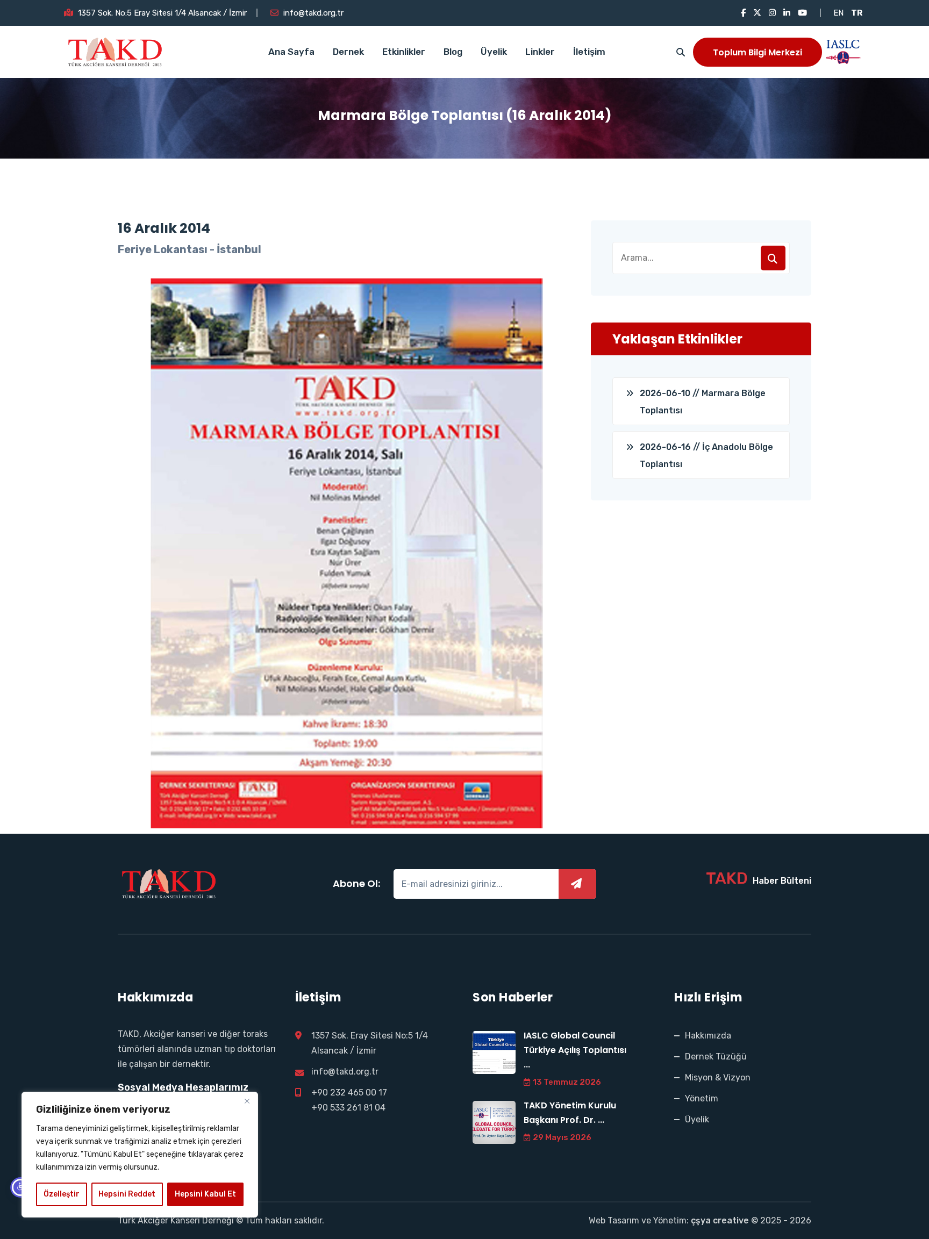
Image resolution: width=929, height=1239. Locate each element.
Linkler (540, 51)
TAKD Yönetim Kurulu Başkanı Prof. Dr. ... (570, 1112)
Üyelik (494, 51)
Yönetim (701, 1098)
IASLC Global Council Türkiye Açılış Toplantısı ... (575, 1050)
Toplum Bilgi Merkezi (757, 52)
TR (856, 13)
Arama (773, 258)
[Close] (246, 1100)
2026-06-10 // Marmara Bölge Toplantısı (703, 402)
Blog (453, 51)
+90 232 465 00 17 (349, 1092)
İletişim (589, 51)
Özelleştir (62, 1194)
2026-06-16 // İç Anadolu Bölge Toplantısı (706, 455)
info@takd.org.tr (313, 13)
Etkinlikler (403, 51)
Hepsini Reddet (126, 1194)
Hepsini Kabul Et (205, 1194)
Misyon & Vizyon (718, 1077)
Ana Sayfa (291, 51)
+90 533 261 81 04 (348, 1107)
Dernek (348, 51)
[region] (140, 1154)
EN (838, 13)
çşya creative (720, 1220)
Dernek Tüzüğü (716, 1056)
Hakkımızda (708, 1035)
